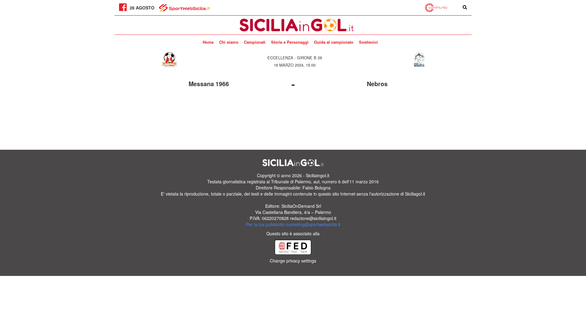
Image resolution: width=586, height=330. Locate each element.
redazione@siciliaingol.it (313, 218)
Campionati (255, 42)
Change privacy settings (293, 261)
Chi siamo (228, 42)
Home (208, 42)
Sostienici (368, 42)
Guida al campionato (333, 42)
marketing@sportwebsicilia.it (312, 224)
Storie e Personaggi (290, 42)
